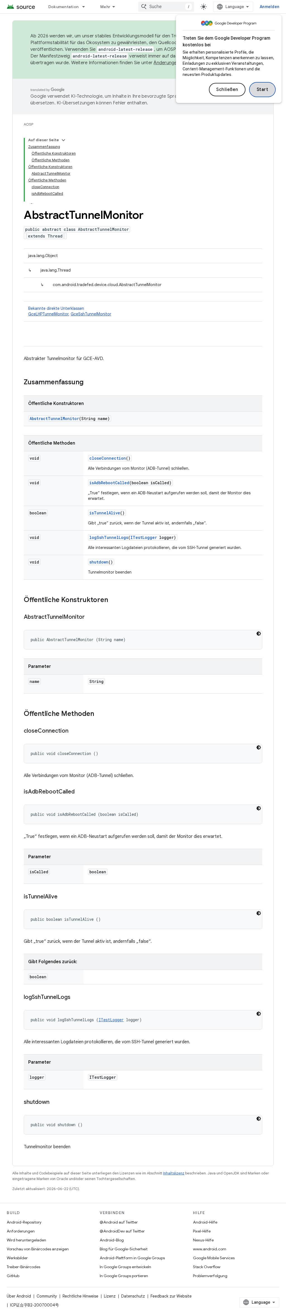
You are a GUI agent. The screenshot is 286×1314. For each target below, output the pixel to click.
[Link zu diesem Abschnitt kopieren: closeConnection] (74, 731)
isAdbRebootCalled (109, 482)
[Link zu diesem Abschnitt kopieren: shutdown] (55, 1102)
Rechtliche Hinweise (80, 1296)
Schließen (227, 89)
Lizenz (110, 1296)
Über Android (19, 1296)
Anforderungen (21, 1231)
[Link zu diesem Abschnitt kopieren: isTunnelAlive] (63, 897)
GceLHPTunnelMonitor (48, 313)
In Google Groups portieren (124, 1275)
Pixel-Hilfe (202, 1231)
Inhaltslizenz (173, 1173)
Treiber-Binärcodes (23, 1266)
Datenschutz (133, 1296)
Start (262, 89)
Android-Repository (24, 1222)
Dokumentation (63, 6)
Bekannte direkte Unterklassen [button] (69, 311)
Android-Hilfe (205, 1222)
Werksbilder (17, 1257)
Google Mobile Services (214, 1257)
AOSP (28, 124)
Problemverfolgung (210, 1275)
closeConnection (107, 458)
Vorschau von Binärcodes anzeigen (38, 1248)
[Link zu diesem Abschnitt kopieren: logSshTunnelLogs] (76, 997)
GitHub (13, 1275)
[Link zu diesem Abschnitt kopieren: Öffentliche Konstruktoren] (113, 600)
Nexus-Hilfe (203, 1240)
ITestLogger (143, 537)
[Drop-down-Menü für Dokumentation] (86, 6)
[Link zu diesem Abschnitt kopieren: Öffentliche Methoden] (99, 714)
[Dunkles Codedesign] (258, 633)
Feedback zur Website (171, 1296)
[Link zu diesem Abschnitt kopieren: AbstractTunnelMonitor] (90, 617)
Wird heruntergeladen (26, 1240)
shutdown (98, 562)
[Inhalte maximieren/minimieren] (63, 140)
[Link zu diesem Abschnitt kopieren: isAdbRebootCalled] (80, 792)
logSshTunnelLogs (108, 537)
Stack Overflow (206, 1266)
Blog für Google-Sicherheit (123, 1248)
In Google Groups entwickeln (125, 1266)
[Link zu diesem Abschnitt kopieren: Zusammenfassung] (89, 382)
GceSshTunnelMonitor (91, 313)
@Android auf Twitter (119, 1222)
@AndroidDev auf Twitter (122, 1231)
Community (47, 1296)
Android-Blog (112, 1240)
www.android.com (209, 1248)
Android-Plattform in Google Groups (132, 1257)
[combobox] (166, 7)
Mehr (105, 6)
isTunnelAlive (104, 512)
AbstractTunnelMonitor (54, 418)
